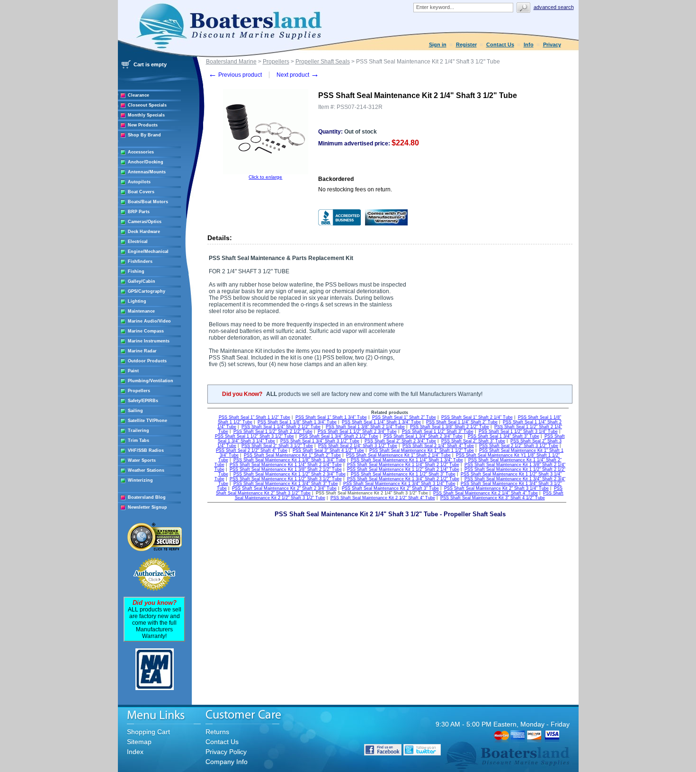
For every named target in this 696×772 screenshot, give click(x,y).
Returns (217, 732)
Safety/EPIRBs (143, 400)
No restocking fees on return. (355, 189)
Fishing (136, 271)
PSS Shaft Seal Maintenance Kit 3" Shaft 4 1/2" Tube (492, 497)
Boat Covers (141, 191)
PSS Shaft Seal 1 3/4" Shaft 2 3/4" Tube (423, 436)
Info (529, 44)
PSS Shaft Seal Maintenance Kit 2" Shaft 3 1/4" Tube (496, 488)
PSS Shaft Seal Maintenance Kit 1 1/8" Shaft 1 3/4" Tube (289, 460)
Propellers (139, 390)
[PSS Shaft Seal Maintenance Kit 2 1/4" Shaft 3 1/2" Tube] (265, 172)
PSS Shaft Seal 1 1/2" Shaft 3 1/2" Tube (254, 436)
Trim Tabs (138, 440)
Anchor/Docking (145, 162)
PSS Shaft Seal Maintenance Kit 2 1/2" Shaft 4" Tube (382, 497)
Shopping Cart (148, 732)
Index (135, 751)
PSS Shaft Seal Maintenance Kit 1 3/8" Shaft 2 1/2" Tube (286, 469)
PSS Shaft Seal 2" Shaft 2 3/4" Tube (400, 441)
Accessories (141, 152)
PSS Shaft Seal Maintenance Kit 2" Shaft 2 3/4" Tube (284, 488)
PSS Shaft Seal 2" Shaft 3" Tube (473, 441)
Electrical (138, 241)
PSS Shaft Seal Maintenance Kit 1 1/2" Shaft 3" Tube (403, 474)
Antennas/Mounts (147, 172)
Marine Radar (142, 351)
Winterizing (140, 480)
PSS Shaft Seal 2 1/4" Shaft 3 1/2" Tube (357, 445)
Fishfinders (140, 261)
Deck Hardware (144, 231)
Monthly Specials (146, 115)
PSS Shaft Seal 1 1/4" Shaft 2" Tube (462, 422)
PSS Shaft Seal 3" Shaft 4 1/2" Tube (328, 450)
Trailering (138, 430)
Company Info (226, 761)
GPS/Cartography (146, 291)
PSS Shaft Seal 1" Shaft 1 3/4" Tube (331, 417)
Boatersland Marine (231, 61)
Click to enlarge (265, 177)
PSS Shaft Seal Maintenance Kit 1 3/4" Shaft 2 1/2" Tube (403, 478)
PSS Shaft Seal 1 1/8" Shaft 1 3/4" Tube (297, 422)
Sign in (437, 44)
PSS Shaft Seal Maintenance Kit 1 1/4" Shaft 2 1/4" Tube (286, 464)
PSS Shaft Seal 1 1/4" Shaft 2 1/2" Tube (281, 426)
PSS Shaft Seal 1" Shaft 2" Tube (404, 417)
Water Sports (142, 460)
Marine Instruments (149, 341)
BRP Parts (139, 211)
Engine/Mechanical (148, 251)
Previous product (235, 75)
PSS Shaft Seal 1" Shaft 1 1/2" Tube (254, 417)
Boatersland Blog (147, 497)
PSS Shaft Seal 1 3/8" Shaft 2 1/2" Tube (449, 426)
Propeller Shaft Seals (322, 61)
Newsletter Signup (147, 507)
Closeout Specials (147, 105)
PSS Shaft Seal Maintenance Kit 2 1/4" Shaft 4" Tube (485, 493)
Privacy (552, 44)
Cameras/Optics (144, 221)
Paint (133, 370)
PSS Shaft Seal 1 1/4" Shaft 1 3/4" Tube (381, 422)
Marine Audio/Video (149, 321)
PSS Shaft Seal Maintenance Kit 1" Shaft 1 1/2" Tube (421, 450)
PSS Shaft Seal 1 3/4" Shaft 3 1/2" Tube (319, 441)
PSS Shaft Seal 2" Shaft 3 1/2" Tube (277, 445)
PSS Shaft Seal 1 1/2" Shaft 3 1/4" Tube (518, 431)
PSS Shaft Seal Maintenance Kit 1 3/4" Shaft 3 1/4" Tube (399, 483)
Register (466, 44)
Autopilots (139, 182)
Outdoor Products (147, 361)
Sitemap (139, 741)
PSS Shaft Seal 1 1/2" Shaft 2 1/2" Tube (272, 431)
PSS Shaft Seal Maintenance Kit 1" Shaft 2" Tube (292, 455)
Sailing (135, 410)
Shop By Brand (144, 135)
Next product (298, 75)
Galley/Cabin (141, 281)
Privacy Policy (226, 751)
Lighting (137, 301)
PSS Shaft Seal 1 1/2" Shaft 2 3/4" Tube (357, 431)
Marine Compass (146, 331)
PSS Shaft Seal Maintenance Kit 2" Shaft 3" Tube (390, 488)
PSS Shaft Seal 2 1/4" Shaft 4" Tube (438, 445)
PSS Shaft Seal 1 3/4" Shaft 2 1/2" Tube (338, 436)
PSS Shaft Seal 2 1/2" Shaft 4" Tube (251, 450)
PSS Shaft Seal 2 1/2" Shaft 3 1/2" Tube (518, 445)
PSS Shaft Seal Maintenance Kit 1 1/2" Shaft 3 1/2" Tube (286, 478)
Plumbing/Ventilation (150, 380)
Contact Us (500, 44)
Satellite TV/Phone (147, 420)
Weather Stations (146, 470)
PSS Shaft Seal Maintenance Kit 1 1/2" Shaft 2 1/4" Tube (403, 469)
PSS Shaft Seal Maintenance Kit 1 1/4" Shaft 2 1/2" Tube (403, 464)
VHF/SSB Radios (146, 450)
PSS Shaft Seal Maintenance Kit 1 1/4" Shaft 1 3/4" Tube (407, 460)
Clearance (138, 95)
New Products (143, 125)
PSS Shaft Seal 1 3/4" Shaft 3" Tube (503, 436)
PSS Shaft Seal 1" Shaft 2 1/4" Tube (477, 417)
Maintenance (141, 311)
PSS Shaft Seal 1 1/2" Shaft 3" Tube (437, 431)
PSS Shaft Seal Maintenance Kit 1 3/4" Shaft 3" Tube (285, 483)
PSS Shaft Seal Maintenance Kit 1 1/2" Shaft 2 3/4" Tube (289, 474)
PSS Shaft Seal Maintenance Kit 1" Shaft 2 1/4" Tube (398, 455)
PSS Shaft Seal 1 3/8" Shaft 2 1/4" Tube (365, 426)
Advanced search (554, 7)
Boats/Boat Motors (148, 201)
